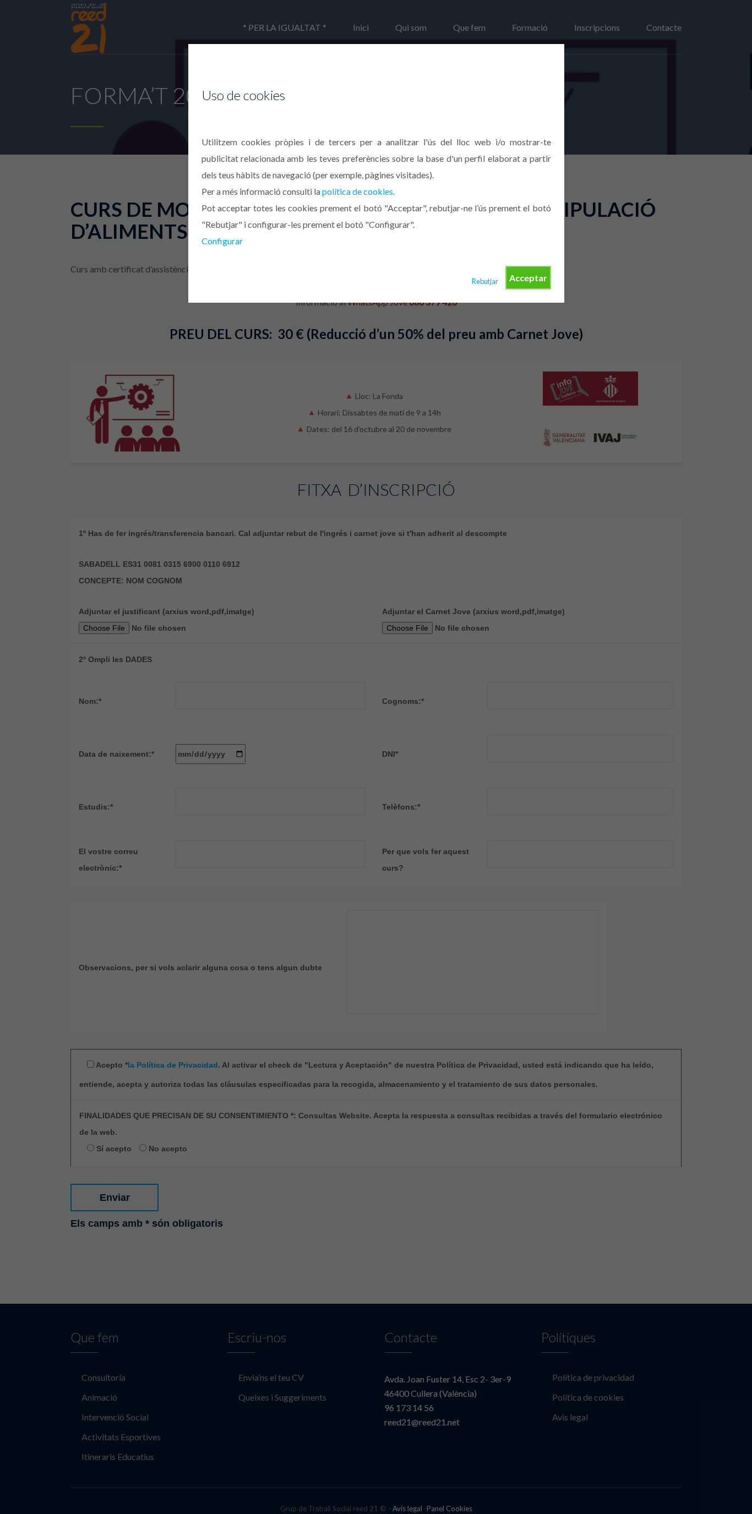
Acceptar (528, 277)
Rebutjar (485, 281)
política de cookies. (358, 191)
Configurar (222, 241)
